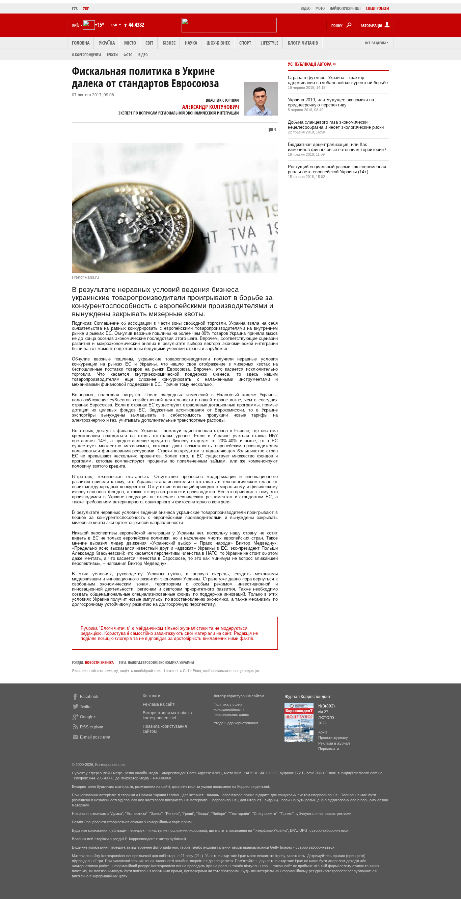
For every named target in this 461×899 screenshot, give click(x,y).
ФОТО (320, 8)
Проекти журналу (333, 737)
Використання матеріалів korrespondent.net (167, 715)
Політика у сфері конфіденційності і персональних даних (231, 709)
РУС (75, 8)
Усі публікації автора (309, 64)
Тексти (112, 54)
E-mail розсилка (95, 737)
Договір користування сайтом (239, 696)
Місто (130, 43)
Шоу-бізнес (218, 43)
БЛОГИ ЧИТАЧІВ (303, 43)
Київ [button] (76, 25)
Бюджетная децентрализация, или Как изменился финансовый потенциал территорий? (337, 147)
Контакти (151, 696)
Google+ (88, 717)
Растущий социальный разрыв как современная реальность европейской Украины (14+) (337, 169)
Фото (128, 54)
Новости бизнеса (99, 662)
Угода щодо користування (236, 723)
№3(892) (326, 706)
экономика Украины (176, 662)
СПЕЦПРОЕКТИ (377, 8)
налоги (134, 662)
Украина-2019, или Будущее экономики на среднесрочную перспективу (331, 102)
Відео (143, 54)
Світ (149, 43)
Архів (322, 732)
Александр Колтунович (210, 106)
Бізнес (169, 43)
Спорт (245, 43)
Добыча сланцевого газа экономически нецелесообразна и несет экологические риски (336, 125)
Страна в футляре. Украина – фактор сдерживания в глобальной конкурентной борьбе (338, 80)
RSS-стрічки (91, 727)
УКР (86, 8)
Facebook (89, 696)
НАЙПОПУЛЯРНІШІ (345, 8)
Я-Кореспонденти (86, 54)
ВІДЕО (305, 8)
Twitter (86, 706)
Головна (80, 43)
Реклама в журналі (334, 743)
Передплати (328, 749)
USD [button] (114, 24)
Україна (107, 43)
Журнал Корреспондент (307, 696)
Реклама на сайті (159, 704)
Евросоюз (149, 662)
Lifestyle (269, 43)
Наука (191, 43)
